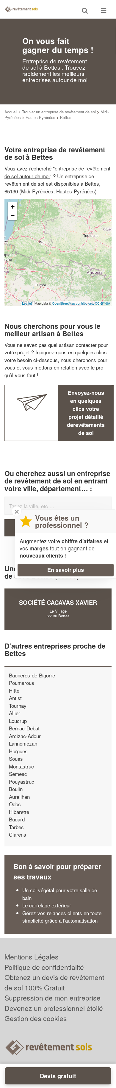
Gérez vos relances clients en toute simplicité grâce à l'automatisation (61, 916)
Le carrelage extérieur (46, 905)
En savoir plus (65, 570)
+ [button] (13, 206)
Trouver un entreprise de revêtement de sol (59, 112)
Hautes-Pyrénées (40, 117)
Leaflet (27, 303)
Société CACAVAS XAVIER (58, 602)
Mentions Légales (31, 957)
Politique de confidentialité (44, 967)
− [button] (13, 215)
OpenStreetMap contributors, (73, 303)
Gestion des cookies (35, 1018)
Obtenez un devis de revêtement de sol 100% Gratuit (54, 982)
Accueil (10, 112)
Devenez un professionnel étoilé (53, 1008)
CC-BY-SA (102, 303)
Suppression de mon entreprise (52, 998)
